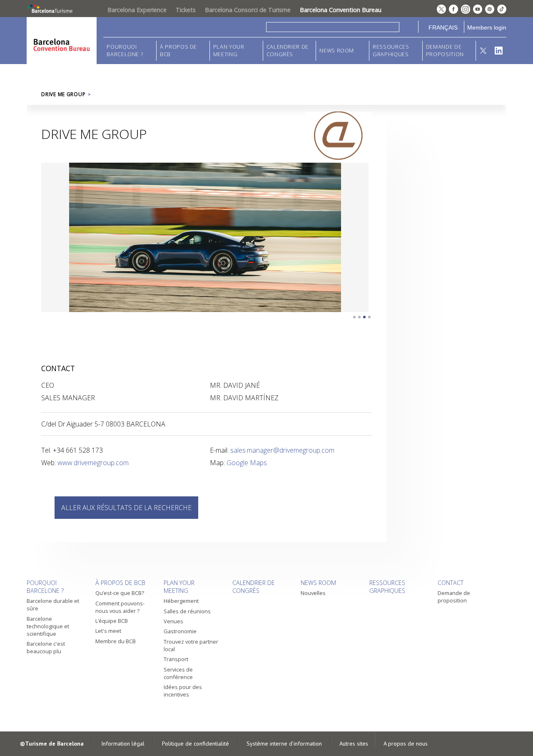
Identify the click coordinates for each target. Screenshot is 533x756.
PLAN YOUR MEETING (228, 50)
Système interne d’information (284, 743)
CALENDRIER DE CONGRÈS (287, 50)
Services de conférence (178, 673)
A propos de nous (406, 743)
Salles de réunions (187, 611)
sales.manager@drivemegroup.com (282, 450)
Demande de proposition (445, 50)
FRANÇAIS (443, 27)
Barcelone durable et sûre (53, 604)
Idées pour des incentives (183, 690)
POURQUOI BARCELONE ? (125, 50)
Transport (176, 659)
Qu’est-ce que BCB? (119, 593)
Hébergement (181, 601)
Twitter (483, 51)
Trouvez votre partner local (191, 645)
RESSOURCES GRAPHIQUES (391, 50)
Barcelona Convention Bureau (340, 10)
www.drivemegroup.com (93, 462)
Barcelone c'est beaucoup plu (46, 647)
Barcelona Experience (137, 10)
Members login (486, 27)
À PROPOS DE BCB (178, 50)
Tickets (186, 10)
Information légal (122, 743)
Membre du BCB (115, 641)
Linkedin (498, 51)
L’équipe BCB (111, 621)
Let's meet (108, 631)
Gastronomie (180, 631)
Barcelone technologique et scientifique (48, 626)
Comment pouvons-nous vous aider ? (119, 607)
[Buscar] (409, 27)
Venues (173, 621)
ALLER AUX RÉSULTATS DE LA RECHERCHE (126, 507)
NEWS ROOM (336, 50)
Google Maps (247, 462)
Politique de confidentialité (195, 743)
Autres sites (353, 743)
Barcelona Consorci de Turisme (248, 10)
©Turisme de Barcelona (52, 743)
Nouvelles (313, 593)
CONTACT (450, 583)
